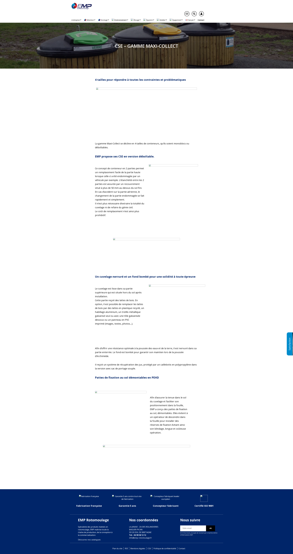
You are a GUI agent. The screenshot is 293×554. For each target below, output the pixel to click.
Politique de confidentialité (164, 548)
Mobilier (162, 20)
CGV (149, 548)
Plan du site (117, 548)
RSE (126, 548)
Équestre (149, 20)
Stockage (104, 20)
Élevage (136, 20)
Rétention (90, 20)
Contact (201, 20)
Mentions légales (137, 548)
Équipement (176, 20)
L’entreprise (75, 20)
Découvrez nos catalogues (89, 539)
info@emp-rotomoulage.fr (140, 538)
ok (210, 528)
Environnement (120, 20)
